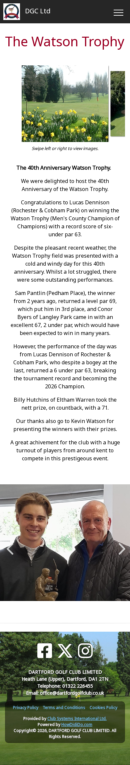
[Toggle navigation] (118, 11)
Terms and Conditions (64, 707)
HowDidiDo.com (76, 724)
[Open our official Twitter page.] (65, 650)
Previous (10, 545)
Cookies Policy (103, 707)
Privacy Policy (25, 707)
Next (120, 545)
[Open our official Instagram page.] (85, 650)
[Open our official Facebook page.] (44, 650)
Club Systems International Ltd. (77, 718)
